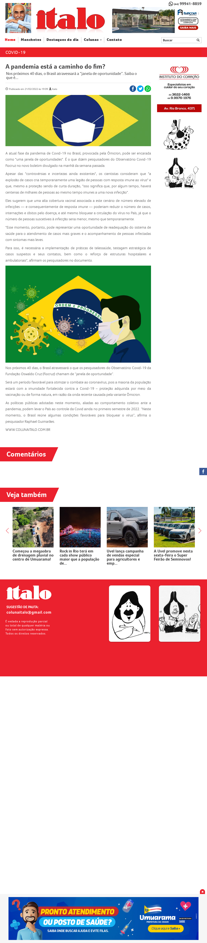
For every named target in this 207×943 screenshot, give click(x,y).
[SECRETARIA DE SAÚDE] (103, 918)
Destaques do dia (62, 39)
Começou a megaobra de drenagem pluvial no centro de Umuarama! (33, 555)
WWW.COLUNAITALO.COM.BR (27, 430)
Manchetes (31, 39)
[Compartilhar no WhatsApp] (148, 88)
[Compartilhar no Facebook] (133, 88)
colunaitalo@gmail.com (29, 612)
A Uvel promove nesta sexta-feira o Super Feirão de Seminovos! (173, 555)
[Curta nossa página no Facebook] (203, 471)
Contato (114, 39)
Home (11, 39)
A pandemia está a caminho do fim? (55, 66)
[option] (157, 20)
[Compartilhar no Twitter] (140, 88)
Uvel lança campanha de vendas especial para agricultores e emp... (125, 557)
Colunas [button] (91, 39)
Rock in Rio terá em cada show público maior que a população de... (79, 557)
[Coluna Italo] (18, 18)
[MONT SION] (157, 20)
